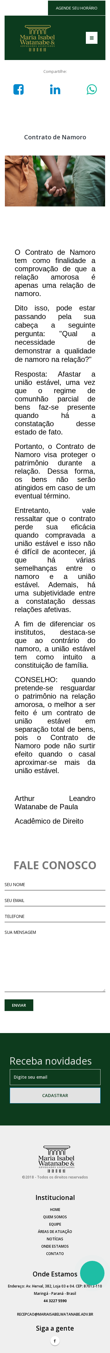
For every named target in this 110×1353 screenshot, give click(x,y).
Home (55, 1209)
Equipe (55, 1224)
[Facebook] (55, 1340)
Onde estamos (55, 1246)
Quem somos (55, 1216)
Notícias (55, 1238)
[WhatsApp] (92, 1273)
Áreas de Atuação (55, 1231)
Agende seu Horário (76, 8)
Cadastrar (55, 1095)
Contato (55, 1253)
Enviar (19, 1005)
